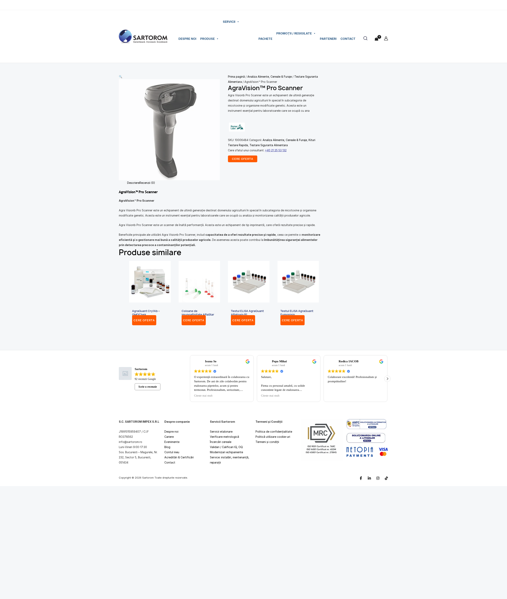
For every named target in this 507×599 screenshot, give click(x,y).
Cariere (169, 436)
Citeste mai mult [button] (210, 396)
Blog (167, 447)
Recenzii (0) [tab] (147, 182)
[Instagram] (378, 478)
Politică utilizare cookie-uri (272, 436)
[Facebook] (361, 478)
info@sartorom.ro (130, 442)
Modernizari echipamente (226, 452)
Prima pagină (236, 76)
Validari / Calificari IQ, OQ (226, 447)
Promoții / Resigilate (294, 33)
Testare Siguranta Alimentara (269, 145)
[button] (169, 76)
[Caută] (365, 38)
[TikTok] (386, 478)
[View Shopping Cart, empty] (376, 36)
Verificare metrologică (224, 436)
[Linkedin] (369, 478)
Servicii (229, 22)
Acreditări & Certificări (179, 457)
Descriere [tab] (133, 182)
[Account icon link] (386, 38)
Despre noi (187, 39)
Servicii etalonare (221, 431)
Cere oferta (144, 320)
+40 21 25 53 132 (276, 150)
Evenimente (171, 442)
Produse (207, 39)
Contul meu (171, 452)
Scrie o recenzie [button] (149, 387)
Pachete (265, 39)
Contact (347, 39)
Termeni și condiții (267, 442)
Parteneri (328, 39)
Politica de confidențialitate (273, 431)
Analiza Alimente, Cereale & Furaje (269, 76)
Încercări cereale (220, 442)
